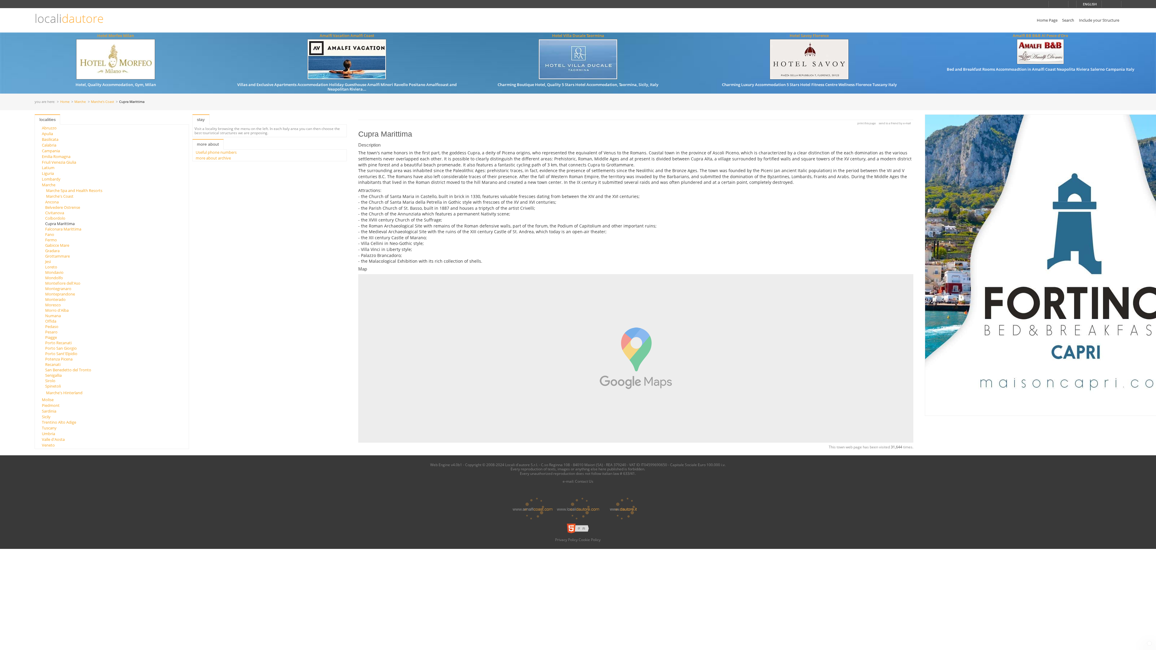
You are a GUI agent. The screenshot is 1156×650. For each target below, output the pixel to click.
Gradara (52, 251)
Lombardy (51, 179)
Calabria (49, 145)
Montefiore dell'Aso (62, 283)
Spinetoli (53, 386)
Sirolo (50, 381)
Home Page (1047, 20)
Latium (48, 168)
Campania (51, 151)
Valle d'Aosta (53, 439)
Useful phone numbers (216, 152)
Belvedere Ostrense (62, 207)
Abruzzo (49, 128)
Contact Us (584, 481)
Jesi (48, 261)
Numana (53, 316)
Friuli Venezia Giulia (59, 162)
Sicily (46, 417)
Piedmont (51, 405)
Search (1068, 20)
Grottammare (57, 256)
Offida (50, 321)
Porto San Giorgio (61, 348)
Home (65, 102)
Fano (49, 234)
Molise (48, 400)
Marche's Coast (102, 102)
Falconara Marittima (63, 229)
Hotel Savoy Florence (809, 35)
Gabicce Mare (57, 245)
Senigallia (53, 375)
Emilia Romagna (56, 156)
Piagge (51, 337)
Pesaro (51, 332)
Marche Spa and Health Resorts (74, 190)
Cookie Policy (590, 539)
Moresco (53, 305)
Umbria (48, 434)
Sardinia (49, 411)
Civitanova (54, 213)
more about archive (213, 158)
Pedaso (51, 326)
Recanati (53, 364)
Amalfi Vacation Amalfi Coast (347, 35)
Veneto (48, 445)
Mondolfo (54, 278)
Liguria (48, 173)
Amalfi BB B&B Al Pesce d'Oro (1040, 35)
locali (69, 18)
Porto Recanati (58, 343)
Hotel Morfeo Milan (115, 35)
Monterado (55, 299)
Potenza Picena (59, 359)
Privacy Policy (566, 539)
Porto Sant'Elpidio (61, 353)
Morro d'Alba (57, 310)
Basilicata (50, 139)
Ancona (52, 202)
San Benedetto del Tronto (68, 370)
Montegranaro (58, 288)
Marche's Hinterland (64, 393)
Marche (80, 102)
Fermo (51, 240)
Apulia (47, 134)
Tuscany (49, 428)
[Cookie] (1149, 643)
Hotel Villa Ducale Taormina (578, 35)
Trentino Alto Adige (59, 422)
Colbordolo (55, 218)
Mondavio (54, 272)
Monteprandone (60, 294)
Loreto (51, 267)
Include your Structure (1099, 20)
